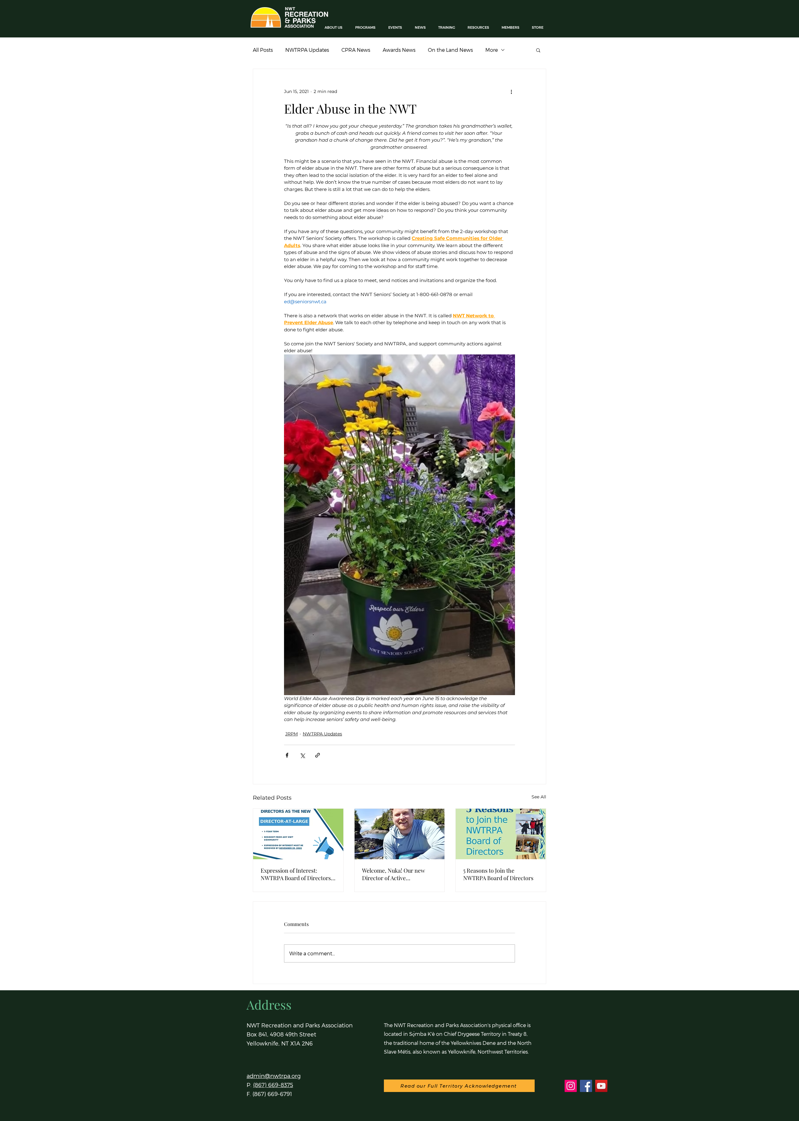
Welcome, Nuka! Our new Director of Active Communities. (393, 874)
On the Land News (450, 50)
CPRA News (355, 50)
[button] (367, 27)
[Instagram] (571, 1086)
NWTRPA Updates (307, 50)
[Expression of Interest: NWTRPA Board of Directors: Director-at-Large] (298, 834)
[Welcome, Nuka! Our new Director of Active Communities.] (400, 834)
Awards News (399, 50)
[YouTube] (601, 1086)
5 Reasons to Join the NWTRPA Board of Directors (498, 874)
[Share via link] (318, 755)
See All (539, 797)
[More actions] (511, 91)
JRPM (291, 734)
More (491, 50)
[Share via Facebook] (287, 755)
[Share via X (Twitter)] (302, 755)
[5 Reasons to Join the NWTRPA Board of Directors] (501, 834)
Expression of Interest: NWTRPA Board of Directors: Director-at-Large (296, 874)
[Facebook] (586, 1086)
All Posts (263, 50)
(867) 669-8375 (273, 1084)
